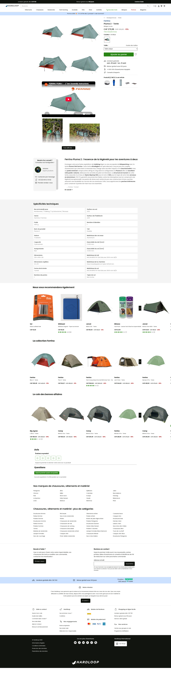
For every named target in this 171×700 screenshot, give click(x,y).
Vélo (83, 10)
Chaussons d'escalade (67, 528)
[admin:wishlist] (136, 54)
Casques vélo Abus (119, 533)
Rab (34, 495)
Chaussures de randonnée (68, 521)
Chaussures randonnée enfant (69, 531)
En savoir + (69, 189)
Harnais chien (117, 521)
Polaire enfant (90, 516)
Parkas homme (38, 523)
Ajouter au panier (119, 54)
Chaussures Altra (118, 528)
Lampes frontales (38, 533)
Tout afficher (67, 148)
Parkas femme (37, 516)
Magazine (143, 10)
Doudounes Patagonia (120, 536)
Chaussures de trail (66, 523)
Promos (133, 10)
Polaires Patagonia (92, 521)
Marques (124, 10)
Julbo (114, 490)
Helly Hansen (64, 498)
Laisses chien (117, 523)
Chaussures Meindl (92, 533)
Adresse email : (99, 560)
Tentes (119, 17)
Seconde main (112, 10)
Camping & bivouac (111, 17)
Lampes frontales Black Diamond (96, 531)
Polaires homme (38, 526)
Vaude (88, 498)
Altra (61, 490)
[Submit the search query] (148, 6)
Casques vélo (64, 533)
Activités (99, 10)
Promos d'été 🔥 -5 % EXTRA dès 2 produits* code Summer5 (85, 13)
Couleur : (110, 34)
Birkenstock (116, 498)
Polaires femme (38, 518)
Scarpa (88, 495)
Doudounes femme (39, 513)
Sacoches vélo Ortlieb (119, 526)
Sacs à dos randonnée (67, 516)
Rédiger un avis (108, 26)
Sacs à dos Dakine (92, 536)
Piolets (62, 518)
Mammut (89, 500)
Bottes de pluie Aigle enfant (94, 518)
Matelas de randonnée (40, 531)
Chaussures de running (67, 526)
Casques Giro (117, 516)
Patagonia (36, 490)
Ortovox (35, 493)
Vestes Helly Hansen (92, 526)
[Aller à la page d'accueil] (105, 18)
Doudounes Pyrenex (92, 523)
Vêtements (28, 10)
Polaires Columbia (91, 528)
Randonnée (51, 10)
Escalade (74, 10)
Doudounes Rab (118, 518)
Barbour (62, 500)
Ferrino (107, 21)
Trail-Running (63, 10)
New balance (117, 493)
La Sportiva (36, 498)
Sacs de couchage (39, 536)
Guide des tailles (132, 45)
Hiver (90, 10)
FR (154, 6)
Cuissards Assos (118, 513)
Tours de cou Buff (118, 531)
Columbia (89, 493)
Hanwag (115, 495)
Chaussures (39, 10)
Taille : (106, 45)
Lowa (35, 500)
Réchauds (63, 513)
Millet (61, 493)
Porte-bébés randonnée (67, 536)
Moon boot (63, 495)
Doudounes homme (39, 521)
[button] (52, 32)
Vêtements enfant (92, 513)
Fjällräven (89, 490)
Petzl (114, 500)
